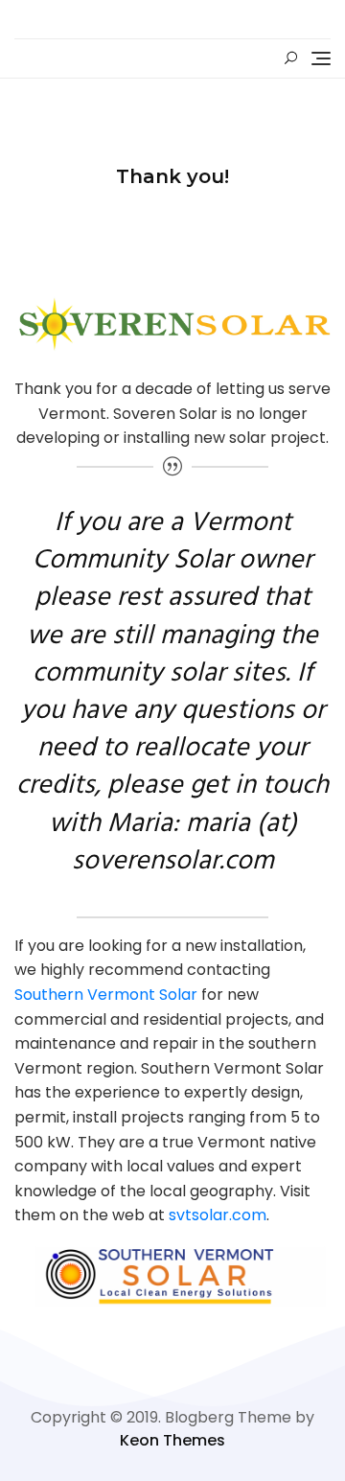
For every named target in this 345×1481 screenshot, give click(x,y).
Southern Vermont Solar (105, 994)
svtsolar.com (217, 1215)
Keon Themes (172, 1440)
